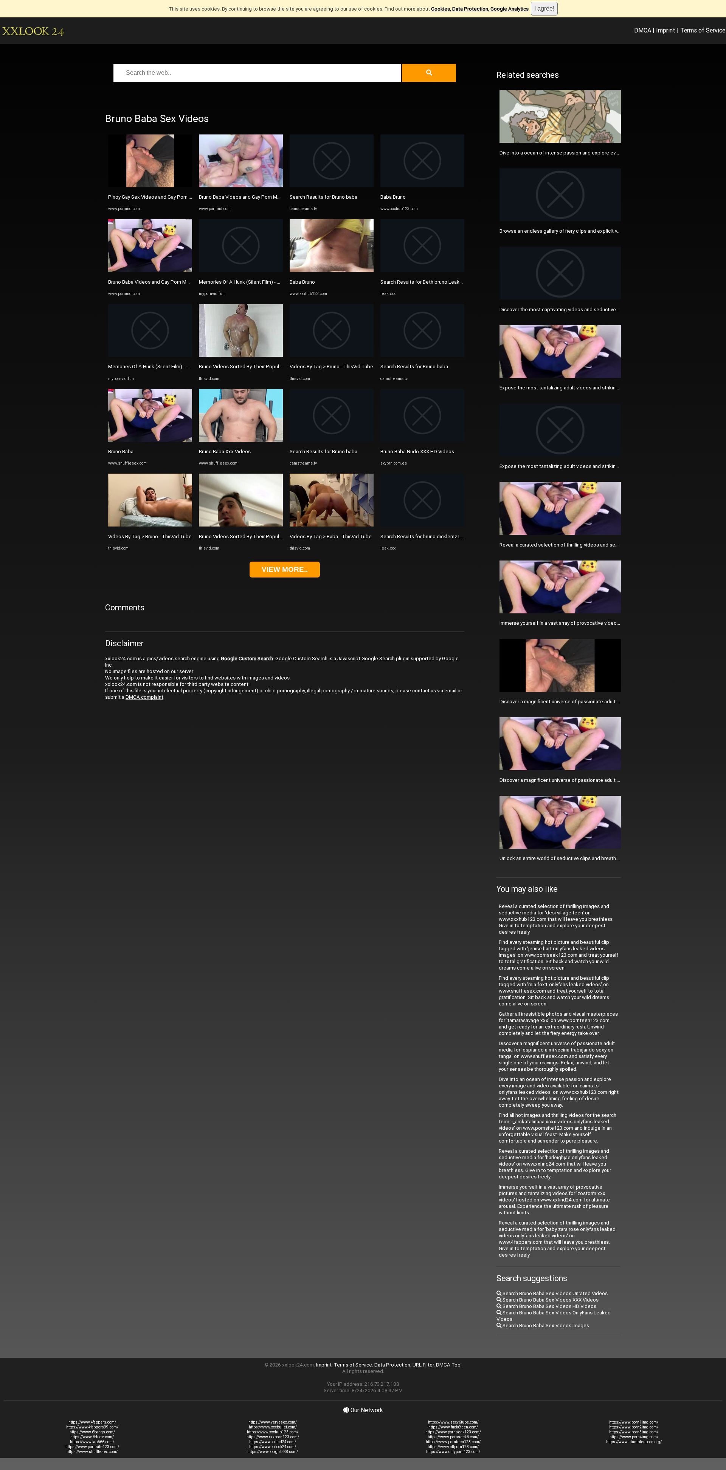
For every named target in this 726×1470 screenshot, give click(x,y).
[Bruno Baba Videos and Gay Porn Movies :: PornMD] (150, 270)
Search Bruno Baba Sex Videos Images (545, 1325)
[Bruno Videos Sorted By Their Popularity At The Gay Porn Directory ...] (241, 355)
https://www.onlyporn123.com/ (453, 1451)
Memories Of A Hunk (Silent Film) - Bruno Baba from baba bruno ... (181, 366)
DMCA (642, 30)
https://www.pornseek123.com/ (453, 1432)
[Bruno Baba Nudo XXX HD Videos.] (422, 440)
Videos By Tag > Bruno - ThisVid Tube (150, 536)
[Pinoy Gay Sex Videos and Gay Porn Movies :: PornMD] (150, 185)
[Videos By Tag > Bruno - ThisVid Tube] (150, 525)
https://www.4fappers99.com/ (92, 1427)
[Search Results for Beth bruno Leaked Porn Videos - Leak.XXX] (422, 270)
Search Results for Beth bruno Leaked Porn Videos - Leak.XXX (449, 282)
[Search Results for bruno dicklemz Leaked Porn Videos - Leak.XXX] (422, 525)
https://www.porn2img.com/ (633, 1427)
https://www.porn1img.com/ (633, 1422)
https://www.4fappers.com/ (92, 1422)
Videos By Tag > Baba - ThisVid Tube (331, 536)
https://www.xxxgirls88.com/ (272, 1451)
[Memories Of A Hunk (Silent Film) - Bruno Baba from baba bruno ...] (150, 355)
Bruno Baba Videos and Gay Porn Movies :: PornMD (164, 282)
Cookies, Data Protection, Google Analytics (480, 9)
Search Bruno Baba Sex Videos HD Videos (548, 1306)
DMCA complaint (144, 697)
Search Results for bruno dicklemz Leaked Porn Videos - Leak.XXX (454, 536)
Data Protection (392, 1365)
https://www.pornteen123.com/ (453, 1441)
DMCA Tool (449, 1365)
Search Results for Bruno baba (323, 197)
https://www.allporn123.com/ (453, 1446)
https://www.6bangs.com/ (92, 1432)
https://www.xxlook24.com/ (272, 1446)
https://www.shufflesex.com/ (92, 1451)
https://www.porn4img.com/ (634, 1436)
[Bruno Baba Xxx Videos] (241, 440)
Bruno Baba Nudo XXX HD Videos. (417, 451)
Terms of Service (702, 30)
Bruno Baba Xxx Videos (225, 451)
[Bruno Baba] (150, 440)
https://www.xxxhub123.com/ (272, 1432)
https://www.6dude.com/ (92, 1436)
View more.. (285, 569)
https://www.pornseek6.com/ (453, 1436)
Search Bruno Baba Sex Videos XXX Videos (550, 1300)
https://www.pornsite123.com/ (92, 1446)
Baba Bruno (302, 282)
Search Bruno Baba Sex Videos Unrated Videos (554, 1293)
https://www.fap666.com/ (92, 1441)
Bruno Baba (120, 451)
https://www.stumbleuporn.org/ (634, 1441)
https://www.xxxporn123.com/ (273, 1436)
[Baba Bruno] (332, 270)
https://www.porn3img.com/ (633, 1432)
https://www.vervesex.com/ (272, 1422)
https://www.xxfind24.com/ (272, 1441)
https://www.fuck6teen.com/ (453, 1427)
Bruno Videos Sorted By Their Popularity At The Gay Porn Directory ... (275, 366)
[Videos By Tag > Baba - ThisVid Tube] (332, 525)
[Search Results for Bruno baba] (332, 185)
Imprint (665, 30)
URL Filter (423, 1365)
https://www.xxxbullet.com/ (273, 1427)
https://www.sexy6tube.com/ (453, 1422)
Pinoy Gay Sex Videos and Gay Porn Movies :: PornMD (168, 197)
